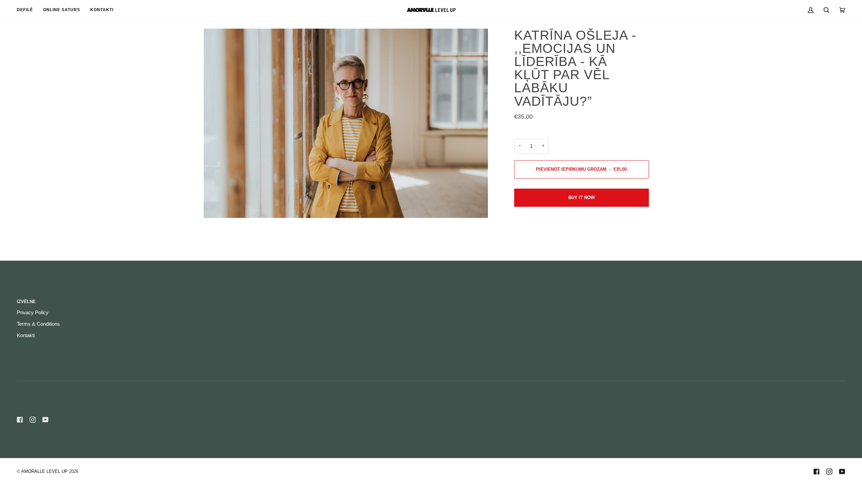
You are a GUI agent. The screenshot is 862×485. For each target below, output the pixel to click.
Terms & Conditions (38, 324)
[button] (640, 300)
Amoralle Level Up (44, 471)
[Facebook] (20, 420)
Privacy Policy (32, 312)
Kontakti (26, 335)
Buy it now (581, 197)
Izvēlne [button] (26, 301)
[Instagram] (33, 420)
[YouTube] (45, 420)
